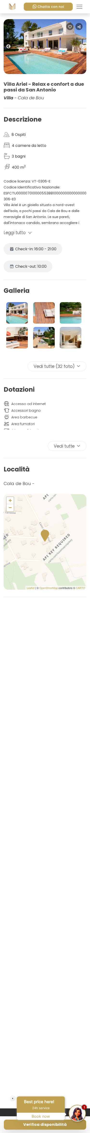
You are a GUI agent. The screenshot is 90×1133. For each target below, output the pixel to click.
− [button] (10, 508)
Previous (12, 47)
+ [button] (10, 500)
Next (85, 47)
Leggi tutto (15, 232)
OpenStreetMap (48, 588)
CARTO (80, 588)
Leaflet (31, 588)
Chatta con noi (50, 6)
